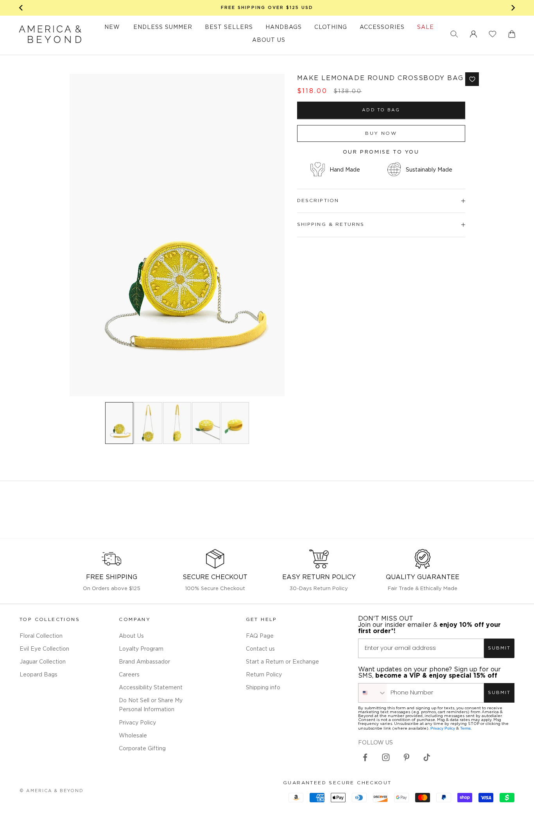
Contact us (260, 649)
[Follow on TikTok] (427, 757)
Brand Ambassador (144, 662)
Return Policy (264, 675)
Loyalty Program (141, 649)
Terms (465, 728)
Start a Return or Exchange (282, 662)
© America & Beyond (52, 791)
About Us (131, 636)
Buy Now (381, 133)
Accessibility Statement (151, 687)
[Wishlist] (492, 34)
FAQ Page (260, 636)
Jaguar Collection (43, 662)
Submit (499, 648)
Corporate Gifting (142, 748)
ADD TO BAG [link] (381, 110)
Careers (129, 675)
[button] (454, 34)
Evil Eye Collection (44, 649)
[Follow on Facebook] (365, 757)
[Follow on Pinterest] (406, 757)
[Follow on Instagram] (386, 757)
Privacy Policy (137, 723)
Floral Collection (41, 636)
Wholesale (133, 735)
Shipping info (263, 687)
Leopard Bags (38, 675)
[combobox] (372, 692)
